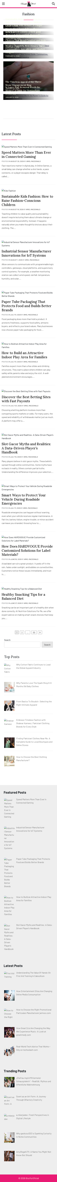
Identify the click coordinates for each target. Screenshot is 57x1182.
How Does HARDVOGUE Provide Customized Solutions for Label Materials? (27, 550)
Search (7, 640)
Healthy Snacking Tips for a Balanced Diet (23, 596)
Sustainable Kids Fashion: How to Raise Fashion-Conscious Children (27, 200)
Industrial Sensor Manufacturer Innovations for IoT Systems (26, 253)
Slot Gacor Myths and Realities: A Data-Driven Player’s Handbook (26, 448)
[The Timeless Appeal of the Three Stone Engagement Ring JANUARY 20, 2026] (28, 76)
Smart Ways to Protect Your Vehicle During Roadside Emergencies (24, 499)
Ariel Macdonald (33, 161)
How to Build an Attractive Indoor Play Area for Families (24, 355)
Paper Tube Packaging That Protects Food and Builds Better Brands (26, 306)
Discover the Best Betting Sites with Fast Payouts (26, 399)
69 (34, 632)
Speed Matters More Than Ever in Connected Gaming (26, 154)
